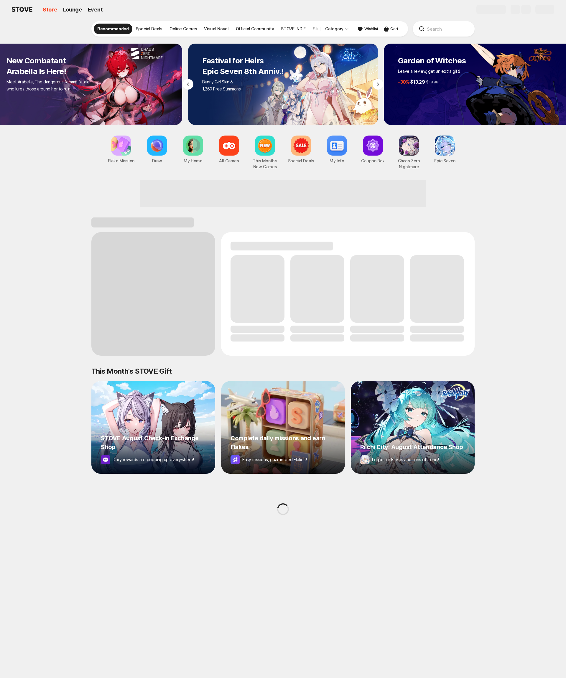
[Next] (378, 84)
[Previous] (188, 84)
